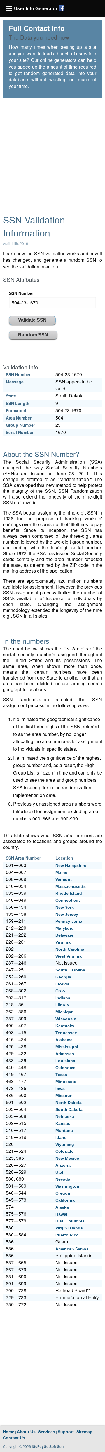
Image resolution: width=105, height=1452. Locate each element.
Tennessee (66, 1032)
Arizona (63, 1165)
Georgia (63, 977)
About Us (26, 1431)
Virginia (63, 942)
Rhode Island (68, 893)
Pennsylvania (68, 921)
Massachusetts (70, 886)
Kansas (62, 1123)
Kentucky (64, 1025)
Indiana (62, 998)
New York (64, 907)
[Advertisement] (52, 153)
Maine (61, 872)
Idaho (61, 1137)
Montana (64, 1130)
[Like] (61, 8)
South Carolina (70, 970)
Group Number (20, 425)
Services (46, 1431)
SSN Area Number (23, 858)
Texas (61, 1074)
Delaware (64, 935)
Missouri (64, 1095)
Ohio (60, 991)
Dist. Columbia (70, 1221)
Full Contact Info (37, 28)
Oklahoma (65, 1067)
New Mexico (67, 1158)
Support (66, 1431)
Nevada (62, 1179)
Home (8, 1431)
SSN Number (21, 293)
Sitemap (84, 1431)
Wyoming (64, 1144)
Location (64, 858)
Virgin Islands (69, 1228)
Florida (62, 984)
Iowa (60, 1088)
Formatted (16, 410)
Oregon (62, 1193)
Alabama (64, 1039)
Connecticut (67, 900)
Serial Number (20, 432)
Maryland (64, 928)
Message (15, 382)
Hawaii (62, 1214)
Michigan (64, 1012)
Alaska (62, 1207)
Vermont (63, 879)
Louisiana (65, 1060)
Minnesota (65, 1081)
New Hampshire (70, 865)
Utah (60, 1172)
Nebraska (64, 1116)
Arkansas (64, 1053)
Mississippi (66, 1046)
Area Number (19, 418)
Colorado (64, 1151)
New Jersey (66, 914)
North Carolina (69, 949)
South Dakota (69, 1109)
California (65, 1200)
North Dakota (68, 1102)
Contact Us (14, 1437)
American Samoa (72, 1249)
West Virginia (68, 956)
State (11, 396)
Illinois (62, 1005)
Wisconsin (65, 1019)
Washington (67, 1186)
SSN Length (17, 403)
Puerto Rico (67, 1235)
